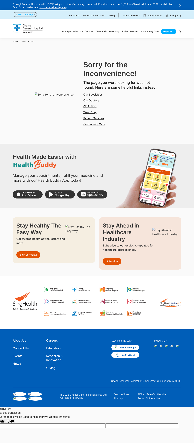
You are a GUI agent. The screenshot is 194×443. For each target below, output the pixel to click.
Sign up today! (28, 254)
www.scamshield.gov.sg (53, 7)
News (17, 364)
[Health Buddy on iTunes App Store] (28, 194)
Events (18, 356)
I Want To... (168, 31)
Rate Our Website (156, 394)
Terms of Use (121, 394)
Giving (50, 368)
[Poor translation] (10, 421)
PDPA (141, 394)
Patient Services (93, 118)
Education (53, 348)
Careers (52, 340)
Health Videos (128, 355)
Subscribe (112, 261)
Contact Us (21, 348)
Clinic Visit (90, 106)
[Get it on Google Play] (60, 194)
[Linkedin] (167, 347)
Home (15, 41)
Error (24, 41)
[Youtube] (178, 347)
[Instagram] (162, 347)
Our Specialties (92, 94)
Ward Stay (90, 112)
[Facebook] (156, 347)
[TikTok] (173, 347)
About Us (19, 340)
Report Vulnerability (149, 398)
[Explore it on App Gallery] (92, 194)
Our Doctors (91, 100)
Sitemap (118, 398)
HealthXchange (128, 347)
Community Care (94, 124)
